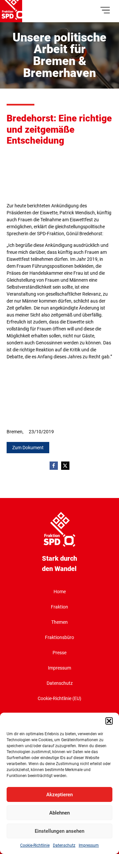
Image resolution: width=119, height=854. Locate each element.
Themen (59, 622)
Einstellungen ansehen (59, 831)
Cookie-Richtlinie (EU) (59, 698)
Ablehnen (59, 813)
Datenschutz (64, 845)
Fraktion (59, 606)
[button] (109, 721)
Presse (59, 652)
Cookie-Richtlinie (35, 845)
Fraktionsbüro (59, 637)
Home (60, 591)
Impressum (89, 845)
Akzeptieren (59, 795)
